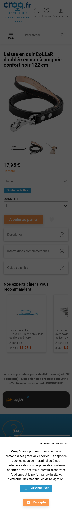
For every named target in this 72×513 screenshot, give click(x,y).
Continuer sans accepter (53, 443)
